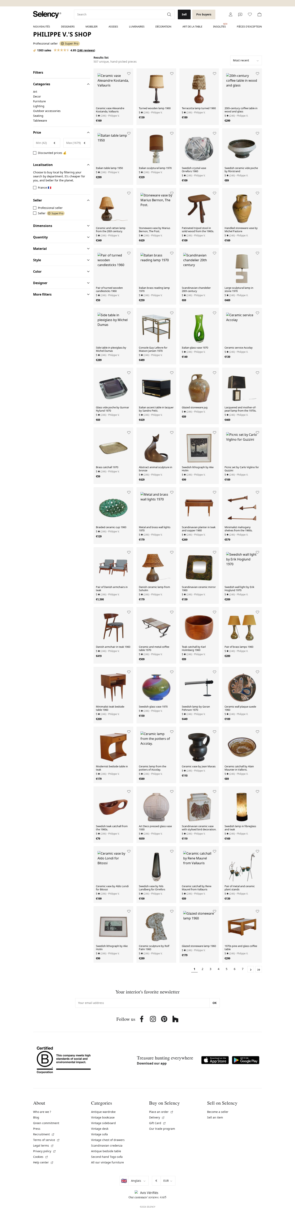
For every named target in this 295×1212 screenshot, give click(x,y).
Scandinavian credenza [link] (106, 1145)
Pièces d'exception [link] (249, 26)
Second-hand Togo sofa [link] (107, 1157)
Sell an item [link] (215, 1117)
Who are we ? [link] (42, 1112)
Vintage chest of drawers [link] (108, 1140)
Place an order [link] (161, 1112)
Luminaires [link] (136, 26)
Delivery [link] (157, 1117)
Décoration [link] (163, 26)
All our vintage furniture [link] (107, 1162)
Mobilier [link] (91, 26)
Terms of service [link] (46, 1140)
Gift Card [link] (157, 1123)
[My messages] (240, 14)
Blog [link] (36, 1117)
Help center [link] (43, 1162)
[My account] (230, 14)
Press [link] (36, 1129)
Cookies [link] (40, 1157)
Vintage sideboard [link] (103, 1123)
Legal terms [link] (43, 1145)
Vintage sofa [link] (99, 1134)
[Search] (169, 14)
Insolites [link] (219, 25)
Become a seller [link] (217, 1112)
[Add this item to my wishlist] (129, 73)
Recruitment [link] (44, 1134)
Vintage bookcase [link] (103, 1117)
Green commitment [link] (46, 1123)
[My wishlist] (249, 14)
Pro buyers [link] (203, 14)
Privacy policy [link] (44, 1151)
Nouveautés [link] (41, 26)
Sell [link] (184, 14)
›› (258, 969)
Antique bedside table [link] (106, 1151)
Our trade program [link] (162, 1129)
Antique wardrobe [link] (103, 1112)
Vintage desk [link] (99, 1129)
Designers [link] (68, 26)
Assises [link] (113, 26)
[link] (47, 14)
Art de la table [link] (192, 26)
